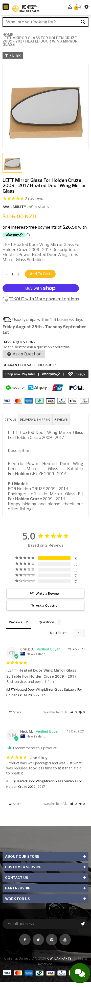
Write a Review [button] (48, 593)
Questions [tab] (47, 622)
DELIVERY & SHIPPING (35, 419)
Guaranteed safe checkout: (29, 365)
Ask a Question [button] (47, 605)
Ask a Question (26, 354)
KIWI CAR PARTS (59, 958)
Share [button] (16, 712)
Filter (15, 55)
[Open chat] (80, 973)
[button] (73, 712)
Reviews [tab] (15, 622)
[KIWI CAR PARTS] (45, 972)
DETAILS (10, 419)
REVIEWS (61, 419)
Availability (14, 207)
